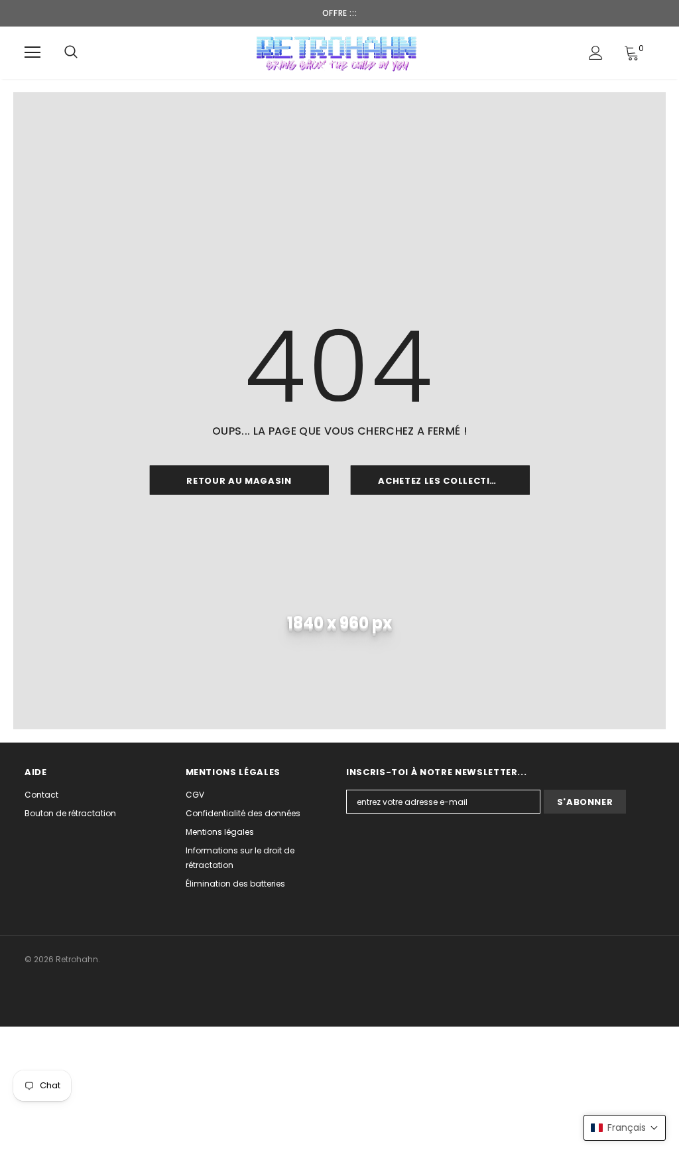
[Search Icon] (71, 52)
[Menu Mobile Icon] (32, 52)
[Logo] (338, 52)
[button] (624, 1128)
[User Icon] (596, 53)
